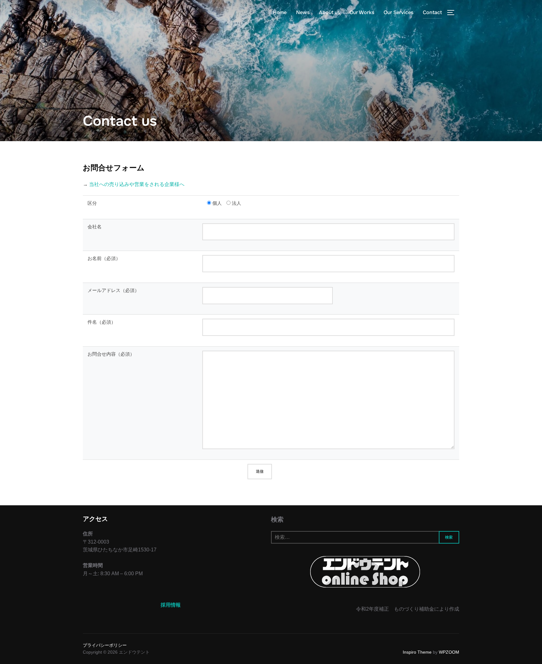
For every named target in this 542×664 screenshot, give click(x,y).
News (303, 12)
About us (329, 12)
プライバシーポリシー (105, 645)
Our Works (361, 12)
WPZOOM (449, 652)
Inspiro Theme (417, 652)
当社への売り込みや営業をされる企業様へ (136, 184)
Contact (432, 12)
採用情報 (171, 605)
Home (280, 12)
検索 (277, 519)
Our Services (398, 12)
